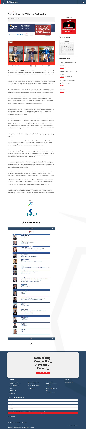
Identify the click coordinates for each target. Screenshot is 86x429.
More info (62, 68)
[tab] (31, 228)
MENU (81, 2)
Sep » (71, 53)
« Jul (62, 53)
